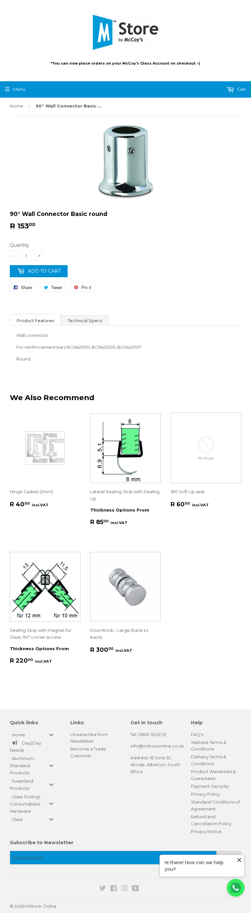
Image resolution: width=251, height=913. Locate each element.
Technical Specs (85, 320)
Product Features (35, 320)
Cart (241, 89)
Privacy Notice (206, 831)
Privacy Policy (205, 794)
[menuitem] (35, 734)
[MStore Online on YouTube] (135, 889)
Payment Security (210, 786)
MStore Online (41, 906)
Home (16, 105)
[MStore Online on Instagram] (124, 889)
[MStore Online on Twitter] (102, 889)
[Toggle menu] (51, 734)
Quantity (19, 245)
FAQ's (197, 734)
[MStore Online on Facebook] (113, 889)
